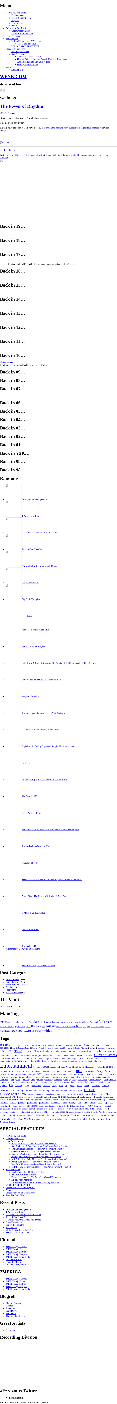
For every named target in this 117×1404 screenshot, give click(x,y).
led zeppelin (90, 1082)
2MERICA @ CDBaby (16, 1246)
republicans (5, 1031)
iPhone (26, 1079)
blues (49, 1048)
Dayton (48, 1058)
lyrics (72, 1085)
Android (77, 1045)
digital (76, 1022)
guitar (46, 1074)
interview (4, 1079)
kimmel (44, 1082)
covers (65, 1055)
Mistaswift (4, 1090)
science (59, 1108)
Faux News (66, 1067)
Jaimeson (58, 1079)
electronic (74, 1061)
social (12, 1112)
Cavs (30, 1022)
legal (100, 1082)
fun (64, 1071)
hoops (38, 1077)
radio (100, 1102)
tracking (86, 1115)
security (67, 1109)
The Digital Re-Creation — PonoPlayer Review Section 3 (37, 1149)
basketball (24, 1022)
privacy (93, 1027)
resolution (43, 1106)
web (83, 1119)
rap (106, 1102)
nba (57, 1027)
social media (23, 1112)
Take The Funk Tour (26, 44)
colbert (72, 1051)
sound (26, 1031)
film (75, 1067)
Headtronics (91, 1074)
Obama (109, 1094)
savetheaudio (6, 1109)
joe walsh (6, 1082)
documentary (6, 1061)
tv (43, 1031)
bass (13, 1048)
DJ (101, 1058)
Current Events (18, 23)
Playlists (15, 20)
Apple (11, 1022)
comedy (56, 1022)
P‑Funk (62, 1097)
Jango (67, 1079)
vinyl (45, 1119)
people (99, 1097)
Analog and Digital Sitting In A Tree (33, 62)
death (56, 1058)
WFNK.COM (13, 76)
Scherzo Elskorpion (44, 1109)
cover (71, 1022)
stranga (9, 67)
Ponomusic (82, 1100)
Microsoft (96, 1085)
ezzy (13, 113)
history (30, 1077)
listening (18, 1085)
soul (20, 1030)
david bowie (36, 1058)
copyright (36, 1055)
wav (66, 1119)
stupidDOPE (11, 1311)
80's (38, 1045)
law (72, 1082)
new (70, 1094)
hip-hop (18, 1027)
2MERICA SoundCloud (22, 33)
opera (54, 1097)
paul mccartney (87, 1097)
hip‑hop (21, 1077)
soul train (55, 1112)
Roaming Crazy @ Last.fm (18, 1264)
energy (84, 1061)
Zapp (12, 1122)
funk (101, 1021)
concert (65, 1022)
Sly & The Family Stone (97, 1109)
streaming (112, 1112)
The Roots (75, 1115)
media (79, 1085)
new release (91, 1094)
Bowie (93, 1048)
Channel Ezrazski (14, 1259)
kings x (53, 1082)
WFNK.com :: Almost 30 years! (20, 1187)
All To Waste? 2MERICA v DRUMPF (23, 1214)
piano (4, 1100)
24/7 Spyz (16, 1045)
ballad (106, 1045)
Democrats (65, 1058)
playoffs (38, 1100)
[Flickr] (4, 90)
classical (27, 1051)
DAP (27, 1058)
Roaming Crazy (78, 1106)
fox (27, 1071)
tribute (111, 1115)
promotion (44, 1102)
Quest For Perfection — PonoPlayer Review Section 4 (35, 1151)
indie (85, 1077)
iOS (23, 1027)
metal (43, 1027)
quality (98, 1027)
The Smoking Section (15, 1316)
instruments (94, 1077)
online (47, 1097)
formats (20, 1071)
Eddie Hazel (41, 1061)
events (37, 1067)
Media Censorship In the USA (19, 1230)
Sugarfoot (40, 1115)
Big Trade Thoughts (15, 1225)
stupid (12, 1115)
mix (13, 1090)
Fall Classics (11, 1227)
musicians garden (52, 1094)
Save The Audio (18, 54)
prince (13, 1102)
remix (21, 1106)
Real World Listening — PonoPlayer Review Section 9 (36, 1164)
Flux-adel (93, 1022)
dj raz (106, 1058)
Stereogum (10, 1308)
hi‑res (13, 1077)
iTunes (40, 1079)
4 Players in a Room (15, 1212)
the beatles (64, 1115)
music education (35, 1094)
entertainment (95, 1061)
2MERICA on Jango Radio (18, 1257)
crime (79, 1055)
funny (109, 1021)
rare (111, 1102)
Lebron (28, 1027)
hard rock (62, 1074)
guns (53, 1074)
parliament (73, 1097)
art (93, 1045)
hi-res (12, 1027)
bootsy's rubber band (63, 1048)
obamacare (5, 1097)
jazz (73, 1079)
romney (98, 1106)
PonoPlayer (94, 1099)
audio (17, 1022)
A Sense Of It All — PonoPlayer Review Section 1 (34, 1143)
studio (4, 1115)
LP (66, 1085)
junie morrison (25, 1082)
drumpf (81, 1022)
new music (79, 1094)
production (32, 1102)
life (78, 155)
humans (46, 1077)
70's (32, 1045)
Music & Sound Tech (21, 18)
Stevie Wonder (98, 1112)
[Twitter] (1, 90)
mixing (20, 1090)
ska (75, 1109)
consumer (25, 1055)
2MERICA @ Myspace (16, 1254)
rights (60, 1106)
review (53, 1106)
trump (38, 1031)
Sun (48, 1115)
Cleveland (48, 1022)
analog (69, 1045)
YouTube (4, 1122)
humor (55, 1077)
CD (10, 1051)
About (8, 1190)
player (12, 1100)
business (101, 1048)
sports (78, 1112)
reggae (14, 1106)
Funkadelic (89, 1071)
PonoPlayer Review (20, 51)
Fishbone (90, 1067)
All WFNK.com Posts (16, 12)
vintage (37, 1119)
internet (105, 1077)
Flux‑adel (108, 1067)
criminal (88, 1055)
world (105, 1119)
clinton (49, 1051)
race (85, 1102)
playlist (20, 1099)
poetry (47, 1100)
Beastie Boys (23, 1048)
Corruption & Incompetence (18, 1209)
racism (92, 1102)
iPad (18, 1079)
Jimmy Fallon (110, 1079)
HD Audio (78, 1074)
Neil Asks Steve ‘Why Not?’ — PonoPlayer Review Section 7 (39, 1159)
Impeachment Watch (15, 1138)
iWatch (48, 1079)
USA (20, 1119)
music (83, 155)
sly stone (4, 1112)
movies (72, 1090)
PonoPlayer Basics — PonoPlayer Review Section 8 (35, 1161)
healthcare (111, 1074)
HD (70, 1074)
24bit (26, 1045)
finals (81, 1067)
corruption (48, 1055)
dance (20, 1058)
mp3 (80, 1090)
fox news (36, 1071)
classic (37, 1021)
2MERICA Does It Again (17, 1232)
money (46, 1090)
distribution (92, 1058)
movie (64, 1090)
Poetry (14, 25)
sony (39, 1112)
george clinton (6, 1074)
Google (31, 1074)
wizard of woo (94, 1119)
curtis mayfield (8, 1058)
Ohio (65, 1027)
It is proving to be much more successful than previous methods (70, 128)
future (2, 1027)
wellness (99, 155)
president (4, 1102)
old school (37, 1097)
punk (64, 1102)
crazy (72, 1055)
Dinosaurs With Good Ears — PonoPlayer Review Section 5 (38, 1154)
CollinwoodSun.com (20, 31)
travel (94, 1115)
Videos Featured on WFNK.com (26, 41)
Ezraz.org (15, 36)
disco (82, 1058)
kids (36, 1082)
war (51, 1119)
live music (36, 1085)
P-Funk (70, 1027)
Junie (14, 1082)
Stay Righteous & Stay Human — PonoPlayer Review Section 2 (40, 1146)
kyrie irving (63, 1082)
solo (33, 1112)
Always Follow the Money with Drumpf (24, 1219)
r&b (102, 1027)
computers (4, 1055)
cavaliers (112, 1048)
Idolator (9, 1305)
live (38, 1026)
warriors (58, 1119)
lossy (54, 1085)
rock (14, 1030)
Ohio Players (24, 1097)
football (3, 1071)
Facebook (54, 1067)
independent (74, 1077)
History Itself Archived (27, 64)
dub (32, 1061)
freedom (45, 1071)
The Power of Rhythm (21, 106)
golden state (20, 1074)
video (48, 1030)
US (14, 1119)
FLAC (99, 1067)
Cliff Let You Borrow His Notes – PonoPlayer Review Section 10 (41, 1167)
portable (111, 1100)
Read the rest (9, 150)
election (63, 1061)
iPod (33, 1079)
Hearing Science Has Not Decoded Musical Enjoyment (42, 59)
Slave (81, 1109)
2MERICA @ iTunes (15, 1249)
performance (109, 1097)
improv (64, 1077)
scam (31, 1109)
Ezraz (86, 1022)
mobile (29, 1090)
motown (55, 1090)
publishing (55, 1102)
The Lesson (11, 1313)
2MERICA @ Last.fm (16, 1252)
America (59, 1045)
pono (84, 1027)
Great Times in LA (14, 1222)
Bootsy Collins (81, 1048)
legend (108, 1082)
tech (32, 1030)
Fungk (71, 1071)
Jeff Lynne (82, 1079)
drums (25, 1061)
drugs (66, 155)
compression (108, 1051)
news (61, 1027)
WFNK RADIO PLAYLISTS (25, 46)
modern (37, 1090)
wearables (75, 1119)
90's (44, 1045)
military (105, 1085)
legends (3, 1085)
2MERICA (4, 1022)
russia (107, 1106)
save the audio (20, 1109)
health (73, 155)
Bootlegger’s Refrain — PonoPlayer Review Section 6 (36, 1156)
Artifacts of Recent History (29, 56)
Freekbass (56, 1071)
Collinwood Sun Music (16, 28)
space (71, 1112)
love (61, 1085)
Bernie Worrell (37, 1048)
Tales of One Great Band (17, 1217)
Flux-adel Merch (13, 1262)
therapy (90, 155)
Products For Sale (14, 992)
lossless (46, 1085)
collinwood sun (84, 1051)
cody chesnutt (61, 1051)
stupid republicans (25, 1115)
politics (77, 1026)
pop (88, 1027)
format (12, 1071)
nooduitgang (17, 69)
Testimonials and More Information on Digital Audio (35, 1182)
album (51, 1045)
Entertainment (17, 15)
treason (102, 1115)
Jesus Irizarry (95, 1079)
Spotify (87, 1112)
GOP (7, 1026)
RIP (67, 1106)
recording (108, 1027)
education (54, 1061)
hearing (5, 1077)
